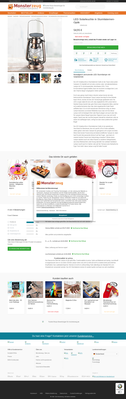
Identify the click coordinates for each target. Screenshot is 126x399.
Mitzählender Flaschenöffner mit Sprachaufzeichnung (109, 302)
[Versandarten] (77, 357)
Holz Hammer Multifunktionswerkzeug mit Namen (35, 302)
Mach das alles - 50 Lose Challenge (15, 301)
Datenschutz (63, 393)
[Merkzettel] (109, 7)
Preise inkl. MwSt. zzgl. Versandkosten (83, 33)
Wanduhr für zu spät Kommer (105, 183)
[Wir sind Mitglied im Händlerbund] (103, 376)
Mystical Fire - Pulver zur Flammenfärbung (52, 302)
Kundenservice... (86, 336)
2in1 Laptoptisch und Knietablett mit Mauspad (91, 302)
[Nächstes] (60, 44)
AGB (41, 393)
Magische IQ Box (71, 300)
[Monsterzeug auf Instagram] (52, 386)
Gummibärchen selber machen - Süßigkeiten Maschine (16, 184)
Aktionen (38, 363)
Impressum (33, 393)
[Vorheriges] (9, 44)
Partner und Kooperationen (44, 360)
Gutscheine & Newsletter (43, 366)
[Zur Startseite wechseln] (24, 7)
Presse (10, 356)
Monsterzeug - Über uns (43, 353)
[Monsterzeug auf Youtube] (74, 386)
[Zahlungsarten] (63, 343)
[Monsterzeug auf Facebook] (59, 386)
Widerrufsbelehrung (51, 393)
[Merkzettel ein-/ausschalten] (59, 69)
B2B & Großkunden (13, 360)
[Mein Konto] (114, 7)
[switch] (120, 392)
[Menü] (123, 384)
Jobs (37, 356)
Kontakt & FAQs (12, 353)
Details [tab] (89, 70)
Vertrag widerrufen (90, 393)
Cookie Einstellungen (76, 393)
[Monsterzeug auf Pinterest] (66, 386)
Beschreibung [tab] (79, 70)
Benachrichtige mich (96, 47)
